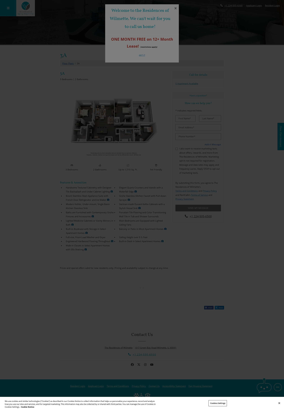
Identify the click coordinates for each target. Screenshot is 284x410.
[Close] (279, 403)
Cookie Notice (27, 407)
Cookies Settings (217, 403)
